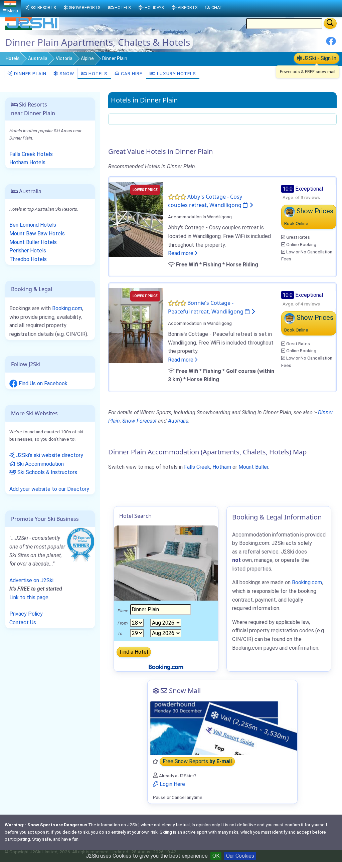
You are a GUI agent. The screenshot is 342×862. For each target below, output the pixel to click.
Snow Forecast (139, 421)
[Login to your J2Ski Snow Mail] (222, 728)
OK (215, 856)
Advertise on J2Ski (31, 580)
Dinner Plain (29, 73)
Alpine (87, 58)
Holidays (154, 7)
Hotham (221, 467)
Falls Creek (197, 467)
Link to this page (28, 597)
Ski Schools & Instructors (46, 472)
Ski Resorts (43, 7)
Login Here (171, 784)
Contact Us (22, 622)
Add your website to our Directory (49, 489)
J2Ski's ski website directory (49, 455)
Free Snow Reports (197, 762)
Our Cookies (240, 856)
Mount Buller (253, 467)
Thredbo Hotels (28, 259)
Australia (37, 58)
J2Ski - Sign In (319, 58)
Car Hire (131, 73)
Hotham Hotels (27, 162)
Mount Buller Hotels (33, 242)
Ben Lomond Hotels (32, 225)
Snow (66, 73)
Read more (181, 253)
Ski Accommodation (39, 464)
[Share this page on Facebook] (331, 43)
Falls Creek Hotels (31, 154)
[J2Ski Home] (32, 28)
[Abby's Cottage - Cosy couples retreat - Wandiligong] (136, 219)
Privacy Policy (26, 614)
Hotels (13, 58)
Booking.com (67, 308)
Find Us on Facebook (42, 383)
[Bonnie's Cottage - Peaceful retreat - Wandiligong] (136, 325)
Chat (216, 7)
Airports (187, 7)
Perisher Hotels (27, 250)
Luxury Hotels (176, 73)
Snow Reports (84, 7)
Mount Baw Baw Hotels (37, 233)
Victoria (64, 58)
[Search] (330, 23)
